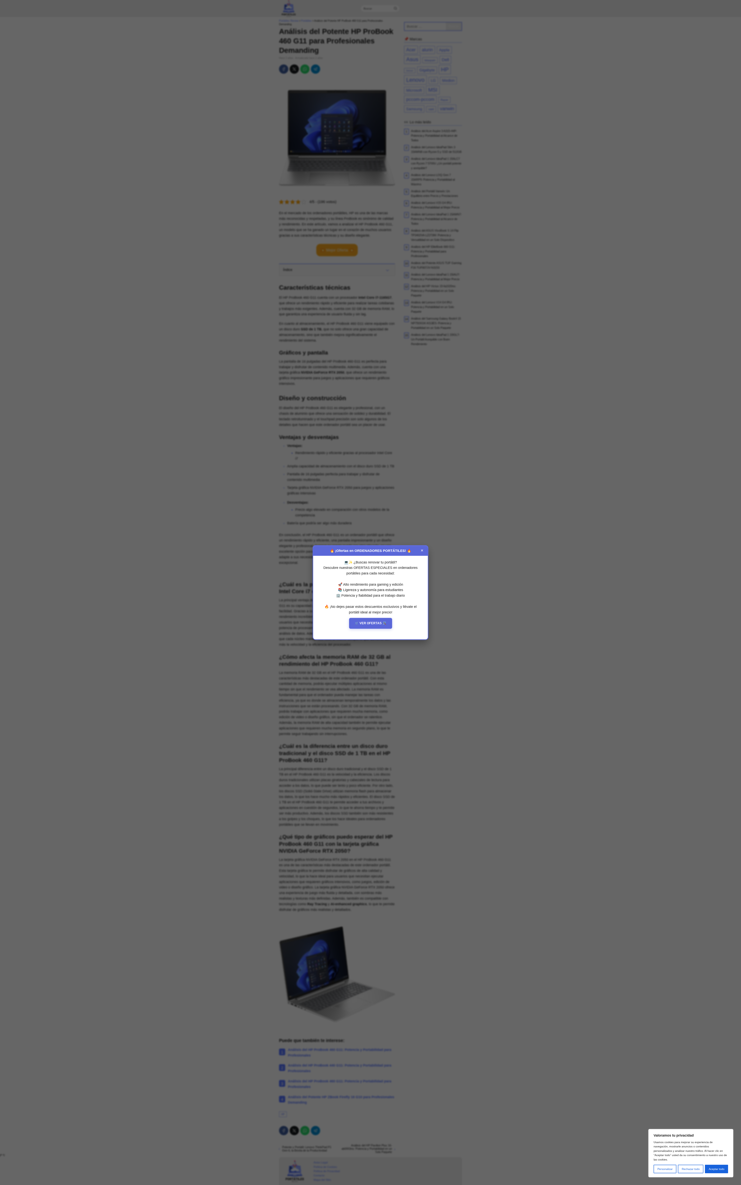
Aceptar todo (716, 1169)
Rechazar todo (691, 1169)
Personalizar (665, 1169)
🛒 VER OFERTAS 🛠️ (370, 623)
